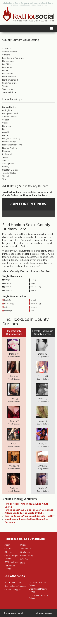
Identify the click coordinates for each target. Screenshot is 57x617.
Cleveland (6, 48)
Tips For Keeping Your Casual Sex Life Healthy (30, 516)
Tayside (5, 86)
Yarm (4, 179)
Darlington (7, 126)
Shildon (5, 160)
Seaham (6, 157)
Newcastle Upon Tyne (12, 145)
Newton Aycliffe (9, 148)
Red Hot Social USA (13, 582)
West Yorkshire (9, 92)
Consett (5, 120)
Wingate (6, 176)
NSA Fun (24, 559)
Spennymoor (8, 163)
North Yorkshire (9, 77)
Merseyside (7, 73)
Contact (8, 548)
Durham (6, 129)
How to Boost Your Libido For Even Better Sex (29, 510)
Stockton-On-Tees (10, 170)
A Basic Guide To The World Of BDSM (24, 513)
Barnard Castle (9, 107)
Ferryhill (6, 132)
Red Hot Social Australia (15, 586)
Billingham (7, 110)
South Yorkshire (9, 83)
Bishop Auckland (10, 113)
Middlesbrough (9, 142)
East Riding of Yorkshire (13, 58)
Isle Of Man (7, 64)
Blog (22, 563)
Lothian (5, 70)
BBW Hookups (11, 562)
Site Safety (25, 552)
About (7, 545)
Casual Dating (26, 556)
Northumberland (10, 80)
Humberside (8, 61)
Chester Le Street (9, 116)
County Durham (9, 52)
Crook (4, 123)
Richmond (7, 154)
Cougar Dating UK (13, 590)
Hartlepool (7, 135)
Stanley (5, 167)
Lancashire (7, 67)
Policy (23, 545)
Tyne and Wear (9, 89)
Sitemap (8, 552)
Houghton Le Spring (11, 138)
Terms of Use (26, 548)
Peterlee (6, 151)
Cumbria (6, 55)
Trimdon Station (9, 173)
